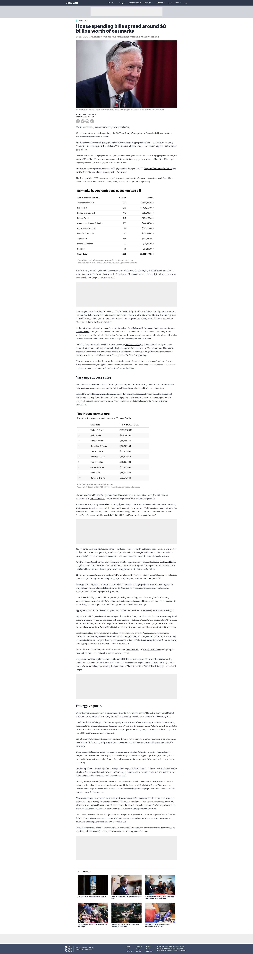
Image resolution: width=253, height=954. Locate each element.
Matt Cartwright (124, 637)
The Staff (138, 951)
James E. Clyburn (102, 598)
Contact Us (139, 946)
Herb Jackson (92, 114)
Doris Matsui (121, 575)
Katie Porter (100, 627)
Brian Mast (107, 312)
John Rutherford (97, 499)
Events (128, 949)
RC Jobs (148, 949)
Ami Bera (148, 579)
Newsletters (129, 951)
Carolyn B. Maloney (152, 650)
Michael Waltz (99, 495)
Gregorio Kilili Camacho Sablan (158, 169)
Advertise (148, 946)
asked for (108, 505)
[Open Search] (186, 3)
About (128, 946)
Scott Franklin (166, 562)
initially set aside (132, 345)
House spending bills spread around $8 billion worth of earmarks (121, 28)
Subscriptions (149, 951)
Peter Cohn (81, 114)
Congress (83, 20)
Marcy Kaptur (153, 640)
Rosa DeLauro (134, 328)
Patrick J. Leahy (82, 332)
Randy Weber (131, 133)
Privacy (138, 949)
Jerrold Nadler (132, 650)
